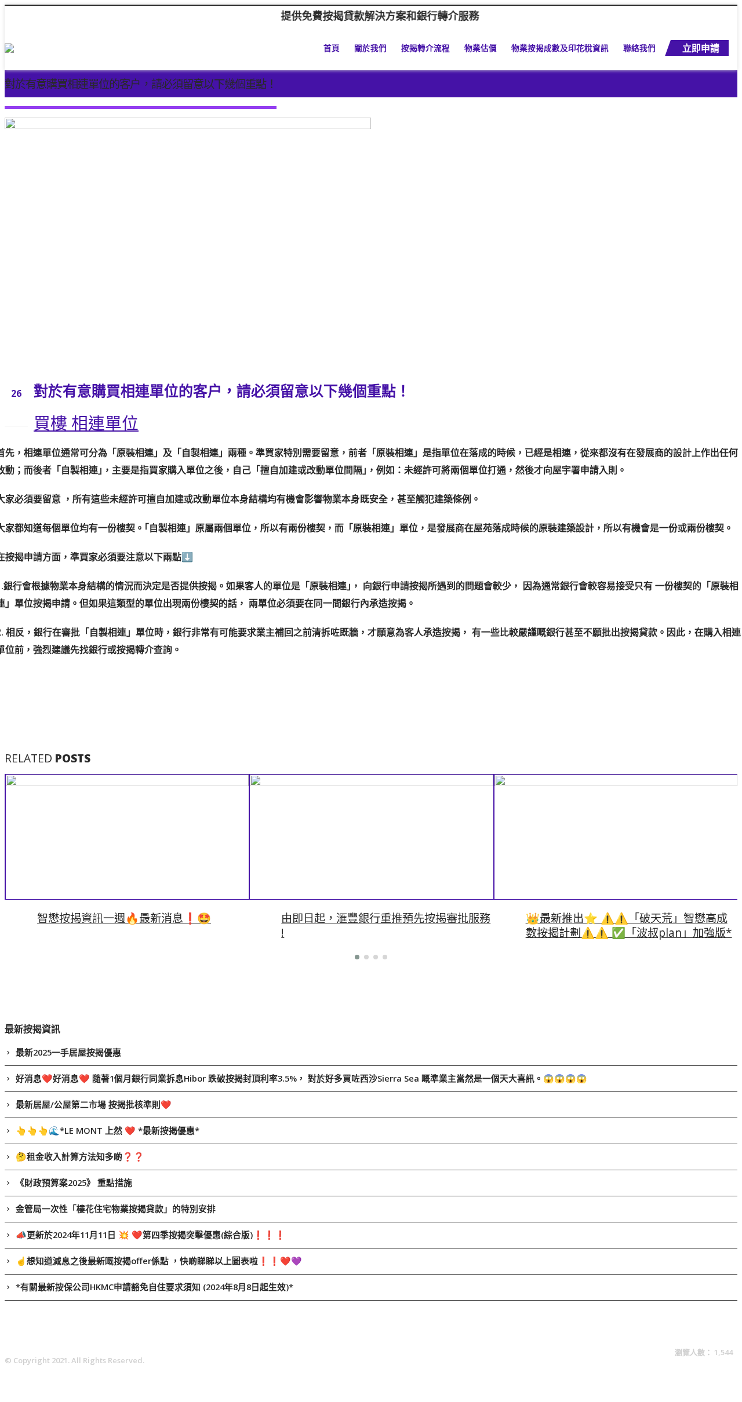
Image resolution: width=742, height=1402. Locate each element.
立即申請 (700, 48)
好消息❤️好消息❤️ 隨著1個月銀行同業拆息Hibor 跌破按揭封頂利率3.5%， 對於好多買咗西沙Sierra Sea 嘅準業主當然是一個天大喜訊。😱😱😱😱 (301, 1078)
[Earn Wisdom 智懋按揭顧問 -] (67, 48)
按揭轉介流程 (425, 47)
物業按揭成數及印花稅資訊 (560, 47)
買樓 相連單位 (86, 422)
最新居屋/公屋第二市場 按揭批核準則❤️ (94, 1104)
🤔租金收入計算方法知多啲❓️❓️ (80, 1156)
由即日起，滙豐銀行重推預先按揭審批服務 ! (385, 925)
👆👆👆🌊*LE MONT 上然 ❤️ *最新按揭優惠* (107, 1130)
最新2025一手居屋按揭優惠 (68, 1052)
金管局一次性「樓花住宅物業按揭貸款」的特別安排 (116, 1208)
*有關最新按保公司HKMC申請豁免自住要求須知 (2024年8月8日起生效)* (154, 1287)
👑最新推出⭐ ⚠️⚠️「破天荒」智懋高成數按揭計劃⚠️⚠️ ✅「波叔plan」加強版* (629, 925)
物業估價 (480, 47)
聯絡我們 (639, 47)
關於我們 (370, 47)
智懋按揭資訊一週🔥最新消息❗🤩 (124, 918)
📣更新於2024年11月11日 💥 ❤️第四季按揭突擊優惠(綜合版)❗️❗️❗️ (151, 1234)
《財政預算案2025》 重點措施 (74, 1182)
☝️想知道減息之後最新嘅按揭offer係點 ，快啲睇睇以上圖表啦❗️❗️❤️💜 (159, 1260)
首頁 (331, 47)
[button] (357, 957)
